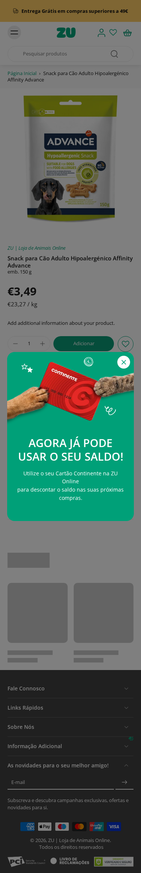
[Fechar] (123, 362)
